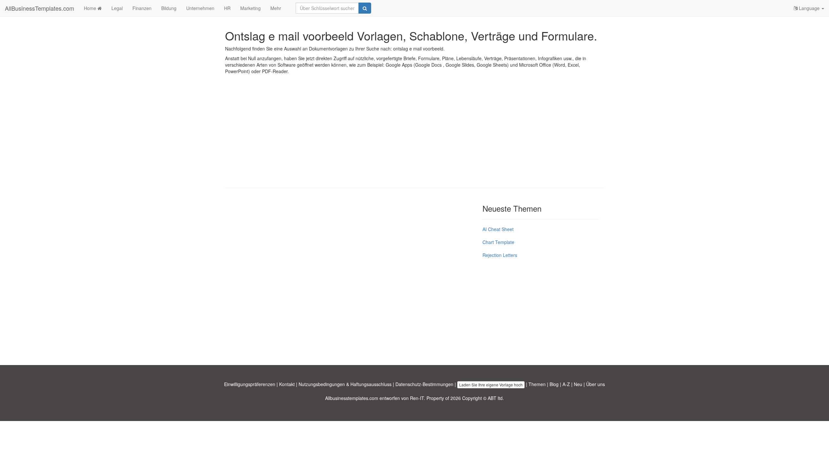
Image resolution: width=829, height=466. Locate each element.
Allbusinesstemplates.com (351, 398)
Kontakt (287, 384)
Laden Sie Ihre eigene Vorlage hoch (491, 384)
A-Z (566, 384)
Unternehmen (200, 8)
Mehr (275, 8)
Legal (117, 8)
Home (90, 8)
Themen (537, 384)
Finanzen (142, 8)
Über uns (595, 384)
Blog (554, 384)
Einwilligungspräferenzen (249, 384)
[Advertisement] (414, 136)
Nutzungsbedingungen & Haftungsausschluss (345, 384)
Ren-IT (417, 398)
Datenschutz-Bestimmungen (424, 384)
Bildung (168, 8)
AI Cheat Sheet (498, 229)
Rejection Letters (500, 255)
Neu (578, 384)
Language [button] (809, 8)
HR (227, 8)
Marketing (250, 8)
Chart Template (498, 242)
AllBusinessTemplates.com (39, 8)
